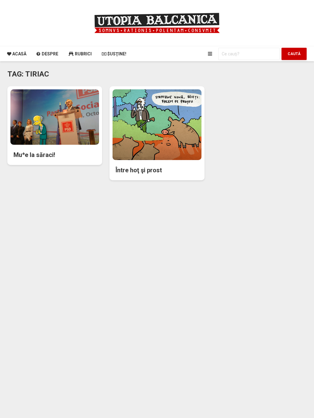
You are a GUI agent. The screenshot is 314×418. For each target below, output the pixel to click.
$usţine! (116, 53)
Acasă (18, 53)
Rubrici (83, 53)
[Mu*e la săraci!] (54, 117)
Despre (49, 53)
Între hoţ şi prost (139, 170)
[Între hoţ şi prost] (157, 124)
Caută (294, 54)
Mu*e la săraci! (34, 155)
